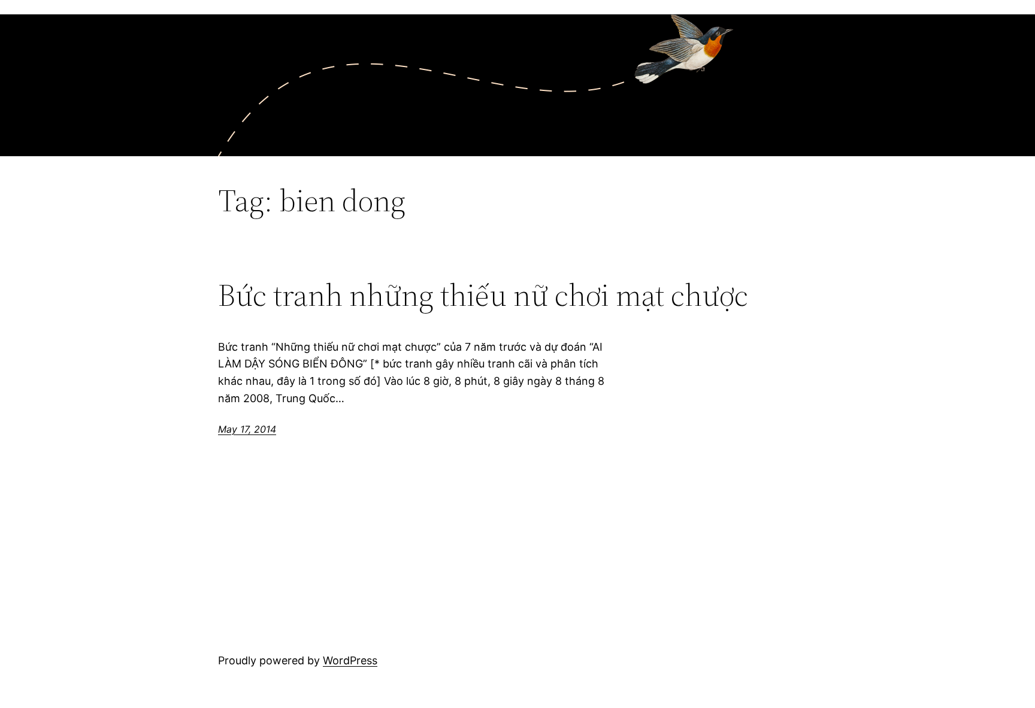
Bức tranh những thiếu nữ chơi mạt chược (483, 295)
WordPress (350, 660)
